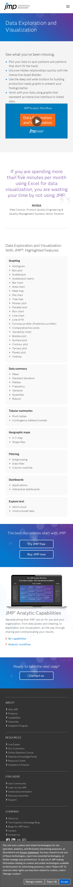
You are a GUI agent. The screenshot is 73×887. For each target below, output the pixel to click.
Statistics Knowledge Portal (22, 756)
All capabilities (17, 638)
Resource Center (17, 760)
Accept (64, 881)
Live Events (14, 744)
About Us (13, 818)
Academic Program (18, 725)
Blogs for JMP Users (18, 826)
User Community (17, 783)
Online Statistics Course (20, 752)
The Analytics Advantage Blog (24, 822)
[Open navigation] (68, 6)
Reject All (52, 881)
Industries (13, 721)
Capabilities (14, 717)
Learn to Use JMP (17, 787)
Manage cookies (34, 881)
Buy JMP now (36, 554)
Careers (12, 830)
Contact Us (14, 834)
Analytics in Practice (18, 764)
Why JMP (13, 709)
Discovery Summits (18, 795)
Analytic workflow (19, 644)
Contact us (36, 676)
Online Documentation (20, 791)
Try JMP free (36, 544)
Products (13, 713)
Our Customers (16, 748)
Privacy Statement (29, 852)
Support (12, 799)
